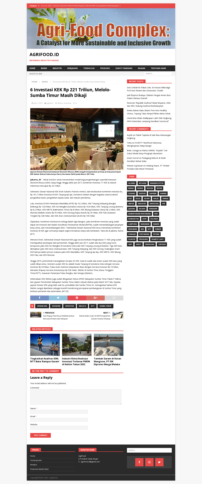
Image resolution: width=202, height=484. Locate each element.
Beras (131, 188)
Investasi (67, 103)
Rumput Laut (158, 239)
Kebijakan (72, 68)
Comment (34, 387)
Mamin (156, 224)
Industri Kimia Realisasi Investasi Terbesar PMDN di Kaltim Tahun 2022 (76, 361)
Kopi (144, 219)
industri (142, 203)
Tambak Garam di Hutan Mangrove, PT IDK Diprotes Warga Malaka (107, 361)
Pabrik (158, 229)
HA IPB (147, 198)
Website (33, 424)
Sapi (130, 244)
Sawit (138, 244)
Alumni (131, 183)
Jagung (131, 209)
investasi (69, 306)
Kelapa (142, 209)
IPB (163, 203)
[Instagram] (149, 462)
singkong (149, 244)
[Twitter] (159, 462)
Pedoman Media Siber (39, 469)
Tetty (129, 142)
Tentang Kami (158, 68)
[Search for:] (158, 73)
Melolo (82, 306)
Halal (156, 198)
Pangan (132, 234)
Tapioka (162, 244)
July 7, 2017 (38, 103)
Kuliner (154, 219)
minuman (132, 229)
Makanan (145, 224)
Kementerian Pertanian (139, 214)
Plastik (131, 239)
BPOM (159, 188)
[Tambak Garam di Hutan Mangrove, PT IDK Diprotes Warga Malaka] (108, 345)
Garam (163, 193)
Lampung (132, 224)
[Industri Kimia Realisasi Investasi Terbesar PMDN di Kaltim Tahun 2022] (77, 345)
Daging (131, 193)
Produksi (105, 68)
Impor (131, 203)
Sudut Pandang (123, 68)
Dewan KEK (42, 306)
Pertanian (144, 234)
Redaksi (33, 464)
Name (33, 408)
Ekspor (142, 193)
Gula (138, 198)
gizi (130, 198)
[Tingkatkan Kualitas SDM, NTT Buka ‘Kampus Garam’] (45, 345)
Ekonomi (56, 306)
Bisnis (44, 68)
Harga (165, 198)
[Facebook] (139, 462)
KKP (156, 214)
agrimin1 (50, 103)
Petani (156, 234)
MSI (142, 229)
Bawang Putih (156, 183)
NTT (93, 306)
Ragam (141, 68)
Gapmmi (152, 193)
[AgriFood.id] (101, 47)
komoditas (133, 219)
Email (33, 416)
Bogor (150, 188)
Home (32, 68)
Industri (57, 68)
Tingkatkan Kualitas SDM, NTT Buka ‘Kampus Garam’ (44, 360)
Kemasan (153, 209)
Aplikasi (142, 183)
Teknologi (89, 68)
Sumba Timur (105, 306)
